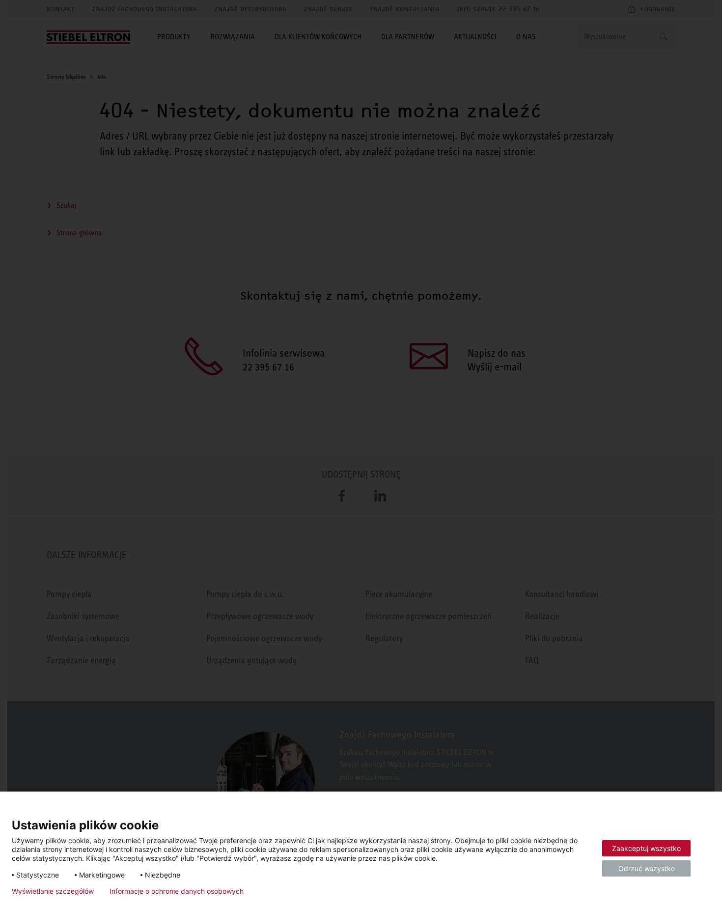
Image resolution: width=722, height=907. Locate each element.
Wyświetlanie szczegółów (53, 891)
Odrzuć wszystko (646, 868)
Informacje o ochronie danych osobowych (177, 891)
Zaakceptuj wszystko (646, 848)
